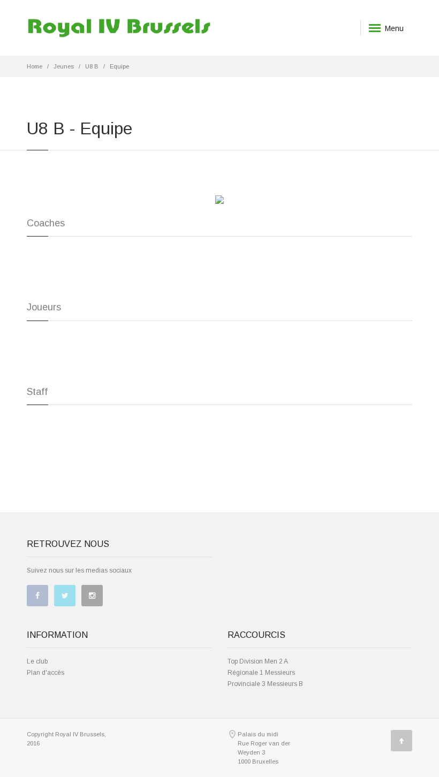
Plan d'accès (45, 672)
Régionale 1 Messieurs (261, 672)
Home (34, 66)
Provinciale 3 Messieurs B (265, 684)
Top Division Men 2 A (258, 661)
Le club (37, 661)
